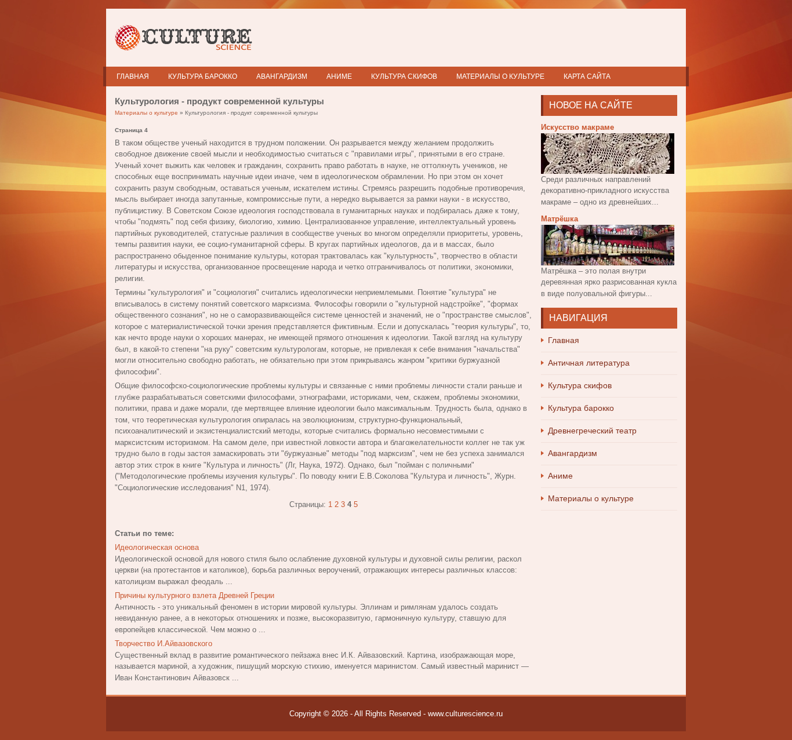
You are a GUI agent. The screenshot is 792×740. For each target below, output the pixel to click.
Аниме (339, 76)
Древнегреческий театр (592, 430)
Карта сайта (587, 76)
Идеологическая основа (157, 547)
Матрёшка (559, 218)
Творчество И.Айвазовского (163, 643)
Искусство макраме (577, 127)
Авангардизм (281, 76)
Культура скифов (404, 76)
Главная (133, 76)
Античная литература (589, 362)
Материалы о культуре (500, 76)
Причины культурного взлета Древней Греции (194, 595)
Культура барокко (202, 76)
